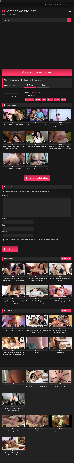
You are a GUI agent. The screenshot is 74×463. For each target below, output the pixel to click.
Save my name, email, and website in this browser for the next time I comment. (31, 240)
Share (43, 85)
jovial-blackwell (36, 92)
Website (5, 231)
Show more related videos (37, 178)
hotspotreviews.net (20, 11)
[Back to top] (68, 457)
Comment (5, 195)
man (51, 99)
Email (4, 225)
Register (68, 5)
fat (45, 99)
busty (38, 99)
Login (62, 5)
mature (58, 99)
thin (64, 99)
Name (4, 218)
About (31, 85)
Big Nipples (30, 99)
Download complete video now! (38, 72)
